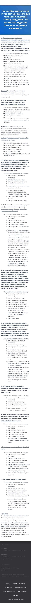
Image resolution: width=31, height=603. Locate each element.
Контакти (15, 595)
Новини (15, 583)
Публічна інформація (20, 587)
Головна (8, 583)
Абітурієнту (22, 583)
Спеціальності (8, 587)
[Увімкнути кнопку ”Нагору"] (28, 600)
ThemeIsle (20, 599)
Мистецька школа (23, 591)
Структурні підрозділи (9, 591)
